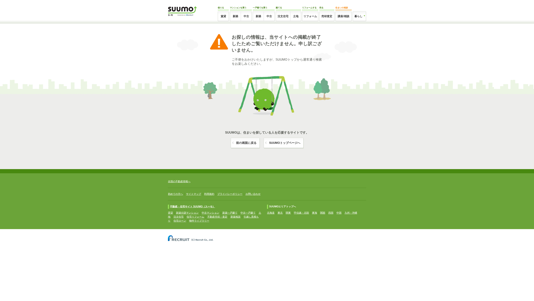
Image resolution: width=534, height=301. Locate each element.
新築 (235, 16)
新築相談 (235, 216)
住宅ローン (180, 220)
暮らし (358, 16)
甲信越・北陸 (301, 212)
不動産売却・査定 (217, 216)
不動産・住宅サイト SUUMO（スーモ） (192, 206)
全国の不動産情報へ (179, 181)
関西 (322, 212)
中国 (338, 212)
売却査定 (326, 16)
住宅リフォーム (195, 216)
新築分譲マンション (187, 212)
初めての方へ (175, 194)
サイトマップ (193, 194)
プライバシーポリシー (229, 194)
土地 (295, 16)
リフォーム (310, 16)
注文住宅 (283, 16)
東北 (280, 212)
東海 (314, 212)
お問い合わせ (253, 194)
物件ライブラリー (199, 220)
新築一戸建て (229, 212)
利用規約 (209, 194)
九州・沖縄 (351, 212)
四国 (330, 212)
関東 (288, 212)
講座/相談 (343, 16)
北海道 (271, 212)
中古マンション (210, 212)
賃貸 (223, 16)
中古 (246, 16)
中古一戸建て (248, 212)
